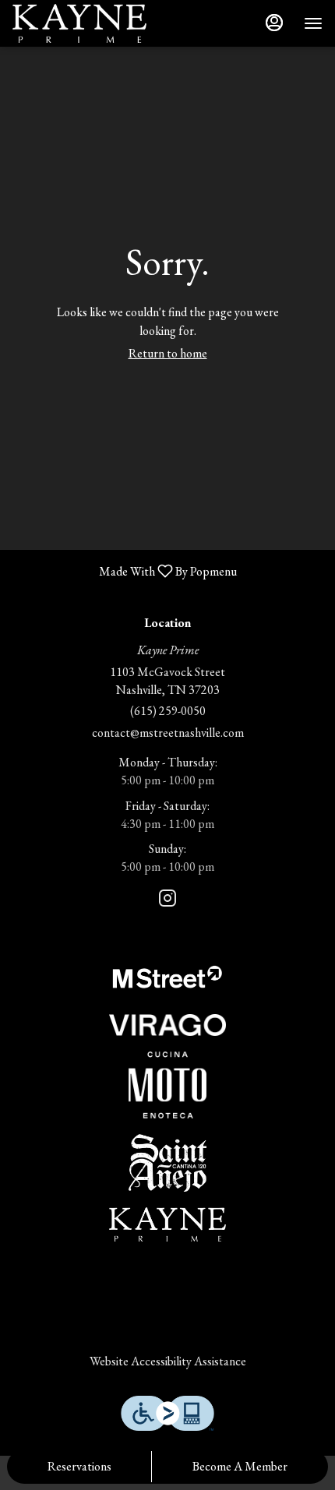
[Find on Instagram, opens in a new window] (167, 901)
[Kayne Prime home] (82, 23)
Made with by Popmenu (124, 570)
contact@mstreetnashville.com (168, 732)
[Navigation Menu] (313, 23)
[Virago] (167, 1022)
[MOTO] (167, 1082)
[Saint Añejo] (167, 1160)
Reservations (79, 1466)
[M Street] (167, 974)
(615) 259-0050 (168, 711)
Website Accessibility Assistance (168, 1361)
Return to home (168, 353)
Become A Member (239, 1466)
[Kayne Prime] (167, 1222)
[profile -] (274, 22)
